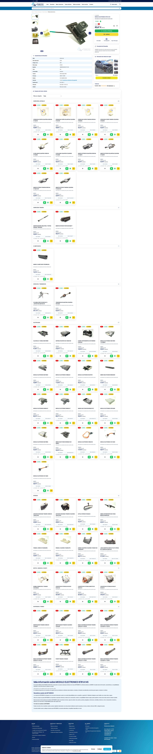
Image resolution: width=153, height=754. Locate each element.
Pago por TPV (71, 734)
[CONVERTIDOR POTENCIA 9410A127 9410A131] (110, 579)
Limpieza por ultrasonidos (37, 728)
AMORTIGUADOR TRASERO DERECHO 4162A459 (41, 625)
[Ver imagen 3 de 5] (35, 29)
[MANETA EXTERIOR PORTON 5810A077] (65, 218)
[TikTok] (35, 1)
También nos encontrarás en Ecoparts (39, 730)
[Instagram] (33, 1)
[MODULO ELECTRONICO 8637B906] (43, 434)
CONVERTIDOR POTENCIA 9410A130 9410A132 (63, 587)
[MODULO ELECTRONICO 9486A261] (65, 367)
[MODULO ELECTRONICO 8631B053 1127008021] (110, 333)
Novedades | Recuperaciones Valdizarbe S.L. (93, 732)
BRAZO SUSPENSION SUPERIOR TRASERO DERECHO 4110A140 (42, 659)
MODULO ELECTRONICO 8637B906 (40, 442)
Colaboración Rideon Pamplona (57, 732)
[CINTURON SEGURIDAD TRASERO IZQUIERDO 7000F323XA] (65, 506)
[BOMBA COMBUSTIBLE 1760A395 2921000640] (43, 579)
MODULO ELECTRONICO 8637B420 (40, 374)
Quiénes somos (72, 728)
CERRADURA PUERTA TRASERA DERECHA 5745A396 (86, 120)
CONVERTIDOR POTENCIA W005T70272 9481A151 (86, 587)
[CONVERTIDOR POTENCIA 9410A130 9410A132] (65, 579)
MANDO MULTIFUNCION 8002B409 (107, 374)
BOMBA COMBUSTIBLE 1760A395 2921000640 (40, 587)
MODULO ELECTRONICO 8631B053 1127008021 (107, 341)
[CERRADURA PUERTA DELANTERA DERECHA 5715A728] (43, 112)
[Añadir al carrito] (51, 134)
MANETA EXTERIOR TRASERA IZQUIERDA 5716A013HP (64, 188)
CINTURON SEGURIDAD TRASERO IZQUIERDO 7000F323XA (65, 514)
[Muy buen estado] (100, 21)
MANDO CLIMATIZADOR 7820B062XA (41, 264)
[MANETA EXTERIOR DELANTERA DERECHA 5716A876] (87, 146)
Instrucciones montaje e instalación (39, 735)
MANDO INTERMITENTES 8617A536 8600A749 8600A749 (108, 514)
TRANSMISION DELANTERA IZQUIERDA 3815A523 (64, 303)
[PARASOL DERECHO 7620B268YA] (43, 540)
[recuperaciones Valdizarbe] (38, 4)
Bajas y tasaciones (59, 4)
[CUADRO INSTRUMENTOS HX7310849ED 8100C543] (87, 333)
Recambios (52, 4)
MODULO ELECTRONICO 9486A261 (63, 374)
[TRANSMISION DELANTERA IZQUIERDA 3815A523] (65, 294)
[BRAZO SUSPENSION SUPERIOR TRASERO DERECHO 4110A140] (43, 651)
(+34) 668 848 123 (107, 733)
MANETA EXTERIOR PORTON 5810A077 (64, 225)
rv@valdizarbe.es (107, 734)
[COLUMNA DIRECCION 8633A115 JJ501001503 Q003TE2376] (43, 294)
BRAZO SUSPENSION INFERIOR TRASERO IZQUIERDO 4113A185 (109, 625)
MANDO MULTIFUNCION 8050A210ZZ (86, 408)
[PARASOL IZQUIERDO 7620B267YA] (65, 540)
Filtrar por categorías (37, 96)
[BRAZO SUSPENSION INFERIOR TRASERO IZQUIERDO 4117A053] (110, 651)
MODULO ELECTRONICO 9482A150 (85, 442)
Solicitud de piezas (35, 726)
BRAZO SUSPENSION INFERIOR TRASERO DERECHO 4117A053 (87, 659)
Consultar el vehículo (107, 77)
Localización (71, 730)
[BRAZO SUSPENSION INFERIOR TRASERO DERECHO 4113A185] (87, 617)
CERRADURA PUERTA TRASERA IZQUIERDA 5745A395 (109, 120)
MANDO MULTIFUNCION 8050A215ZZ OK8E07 (64, 442)
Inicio (47, 4)
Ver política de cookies (76, 750)
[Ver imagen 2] (116, 64)
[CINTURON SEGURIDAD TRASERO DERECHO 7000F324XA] (43, 506)
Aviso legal (71, 740)
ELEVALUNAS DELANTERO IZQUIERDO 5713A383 (64, 154)
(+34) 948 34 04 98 (107, 732)
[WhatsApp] (44, 134)
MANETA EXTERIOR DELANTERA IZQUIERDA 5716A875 (109, 154)
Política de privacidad (73, 738)
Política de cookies (72, 742)
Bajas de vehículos (54, 726)
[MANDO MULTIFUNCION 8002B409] (110, 367)
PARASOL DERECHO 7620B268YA (40, 548)
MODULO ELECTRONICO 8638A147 (40, 408)
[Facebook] (32, 1)
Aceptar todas (107, 749)
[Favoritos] (117, 26)
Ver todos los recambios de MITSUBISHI (42, 703)
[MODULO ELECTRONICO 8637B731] (87, 367)
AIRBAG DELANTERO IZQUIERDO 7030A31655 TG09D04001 (87, 548)
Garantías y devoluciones (55, 730)
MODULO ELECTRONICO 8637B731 (85, 374)
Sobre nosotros (85, 4)
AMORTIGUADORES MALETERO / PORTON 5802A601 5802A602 (42, 226)
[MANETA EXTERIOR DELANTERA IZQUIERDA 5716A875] (110, 146)
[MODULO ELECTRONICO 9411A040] (110, 434)
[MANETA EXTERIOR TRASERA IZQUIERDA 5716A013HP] (65, 180)
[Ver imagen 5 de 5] (35, 41)
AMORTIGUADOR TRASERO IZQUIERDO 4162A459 (64, 625)
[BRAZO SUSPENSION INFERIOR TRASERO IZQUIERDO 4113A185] (110, 617)
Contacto (91, 4)
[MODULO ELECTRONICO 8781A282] (110, 401)
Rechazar (93, 749)
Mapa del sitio (71, 726)
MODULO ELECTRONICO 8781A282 (107, 408)
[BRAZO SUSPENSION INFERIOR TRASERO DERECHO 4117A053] (87, 651)
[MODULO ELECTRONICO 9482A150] (87, 434)
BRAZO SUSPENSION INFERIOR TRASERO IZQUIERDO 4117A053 (109, 659)
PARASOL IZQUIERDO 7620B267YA (63, 548)
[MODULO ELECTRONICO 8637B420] (43, 367)
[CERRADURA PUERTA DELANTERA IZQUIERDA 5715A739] (65, 112)
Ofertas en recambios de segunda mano (92, 729)
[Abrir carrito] (120, 4)
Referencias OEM (35, 739)
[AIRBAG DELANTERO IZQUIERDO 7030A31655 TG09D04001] (87, 540)
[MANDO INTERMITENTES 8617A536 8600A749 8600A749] (110, 506)
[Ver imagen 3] (116, 68)
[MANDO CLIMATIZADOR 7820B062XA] (43, 257)
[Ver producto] (38, 134)
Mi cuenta (87, 726)
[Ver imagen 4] (116, 72)
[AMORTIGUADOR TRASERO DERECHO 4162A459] (43, 617)
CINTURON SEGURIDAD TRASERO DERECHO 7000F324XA (42, 514)
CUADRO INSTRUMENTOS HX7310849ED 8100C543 (86, 341)
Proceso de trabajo (72, 736)
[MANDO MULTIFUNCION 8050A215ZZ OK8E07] (65, 434)
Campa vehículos (68, 4)
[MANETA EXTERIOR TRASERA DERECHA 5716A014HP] (43, 180)
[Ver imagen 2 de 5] (35, 23)
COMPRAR (107, 34)
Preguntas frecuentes (73, 732)
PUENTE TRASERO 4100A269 (62, 659)
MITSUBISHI (115, 75)
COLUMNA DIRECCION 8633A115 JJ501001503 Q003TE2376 (40, 303)
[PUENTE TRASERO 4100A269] (65, 651)
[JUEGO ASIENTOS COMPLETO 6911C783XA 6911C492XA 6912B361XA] (110, 540)
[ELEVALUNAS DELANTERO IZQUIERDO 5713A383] (65, 146)
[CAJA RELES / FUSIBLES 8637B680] (43, 333)
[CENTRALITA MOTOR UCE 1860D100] (65, 333)
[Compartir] (114, 26)
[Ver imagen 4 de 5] (35, 35)
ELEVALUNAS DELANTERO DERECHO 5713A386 (41, 154)
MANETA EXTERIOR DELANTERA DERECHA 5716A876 (87, 154)
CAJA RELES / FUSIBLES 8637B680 (40, 340)
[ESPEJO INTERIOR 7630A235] (87, 506)
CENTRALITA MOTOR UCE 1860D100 (63, 340)
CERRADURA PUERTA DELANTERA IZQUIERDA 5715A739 (65, 120)
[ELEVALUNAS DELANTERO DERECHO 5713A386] (43, 146)
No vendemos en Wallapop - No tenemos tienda (38, 733)
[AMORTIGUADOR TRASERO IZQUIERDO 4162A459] (65, 617)
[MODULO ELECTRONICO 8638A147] (43, 401)
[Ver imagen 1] (116, 61)
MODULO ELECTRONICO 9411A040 (107, 442)
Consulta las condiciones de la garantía (69, 80)
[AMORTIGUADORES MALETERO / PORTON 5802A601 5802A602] (43, 218)
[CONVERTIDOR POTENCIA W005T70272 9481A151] (87, 579)
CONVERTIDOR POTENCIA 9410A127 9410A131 (108, 587)
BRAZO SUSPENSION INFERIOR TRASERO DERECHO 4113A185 (87, 625)
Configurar (100, 749)
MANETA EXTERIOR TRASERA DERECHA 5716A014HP (41, 188)
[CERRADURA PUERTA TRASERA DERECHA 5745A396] (87, 112)
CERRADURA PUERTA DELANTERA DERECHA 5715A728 (42, 120)
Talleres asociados (76, 4)
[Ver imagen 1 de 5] (35, 16)
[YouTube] (36, 1)
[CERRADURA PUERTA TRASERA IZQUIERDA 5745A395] (110, 112)
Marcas (33, 737)
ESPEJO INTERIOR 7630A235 (84, 514)
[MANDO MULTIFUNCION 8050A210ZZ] (87, 401)
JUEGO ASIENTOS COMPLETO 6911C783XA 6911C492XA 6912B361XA (109, 548)
